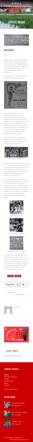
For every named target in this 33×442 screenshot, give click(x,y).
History (10, 276)
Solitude (17, 276)
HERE (16, 389)
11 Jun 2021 (9, 55)
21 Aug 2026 (17, 424)
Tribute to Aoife (16, 421)
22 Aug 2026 (17, 405)
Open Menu (28, 10)
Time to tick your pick (18, 403)
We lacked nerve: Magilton (19, 412)
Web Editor (17, 307)
